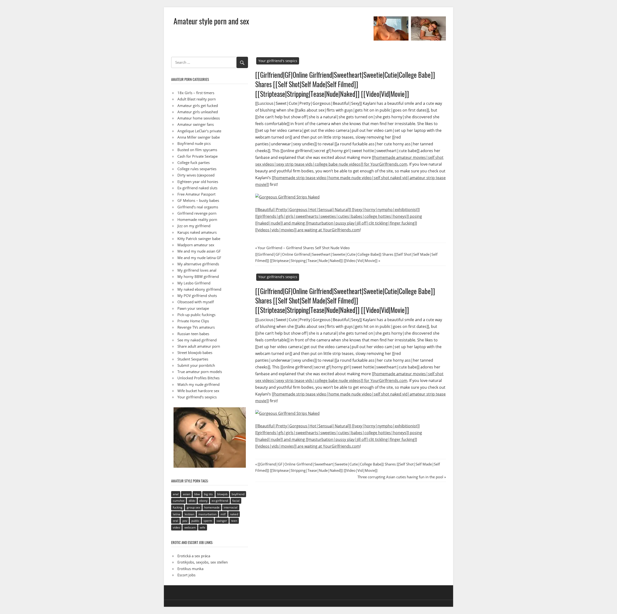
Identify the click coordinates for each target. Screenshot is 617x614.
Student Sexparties (192, 359)
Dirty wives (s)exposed (196, 175)
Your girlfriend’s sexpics (197, 397)
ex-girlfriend (220, 501)
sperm (207, 521)
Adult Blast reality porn (196, 99)
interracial (230, 507)
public (195, 521)
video (176, 527)
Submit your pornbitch (196, 365)
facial (236, 501)
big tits (208, 494)
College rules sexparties (196, 168)
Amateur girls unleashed (197, 111)
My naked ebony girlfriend (199, 289)
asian (186, 494)
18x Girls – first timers (195, 92)
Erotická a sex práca (193, 555)
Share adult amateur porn (198, 346)
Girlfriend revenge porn (196, 213)
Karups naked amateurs (197, 232)
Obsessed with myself (195, 301)
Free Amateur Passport (196, 194)
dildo (192, 501)
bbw (197, 494)
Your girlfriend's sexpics (277, 60)
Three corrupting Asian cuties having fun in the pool (400, 476)
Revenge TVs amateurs (196, 327)
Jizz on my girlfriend (193, 225)
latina (176, 514)
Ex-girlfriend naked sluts (197, 187)
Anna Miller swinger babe (198, 137)
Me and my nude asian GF (199, 251)
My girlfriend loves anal (196, 270)
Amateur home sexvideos (198, 118)
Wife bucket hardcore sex (198, 390)
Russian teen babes (193, 333)
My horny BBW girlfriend (198, 276)
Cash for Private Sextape (197, 156)
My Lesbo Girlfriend (193, 283)
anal (176, 494)
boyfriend (238, 494)
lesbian (189, 514)
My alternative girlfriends (198, 263)
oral (175, 521)
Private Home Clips (193, 320)
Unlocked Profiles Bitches (198, 377)
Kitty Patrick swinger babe (198, 238)
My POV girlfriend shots (197, 295)
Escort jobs (186, 574)
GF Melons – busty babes (198, 200)
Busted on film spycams (197, 149)
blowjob (222, 494)
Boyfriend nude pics (194, 143)
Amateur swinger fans (195, 124)
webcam (190, 527)
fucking (177, 507)
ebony (203, 501)
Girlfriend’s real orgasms (197, 207)
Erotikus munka (190, 568)
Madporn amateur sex (195, 244)
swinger (221, 521)
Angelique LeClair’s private (199, 130)
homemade (212, 507)
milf (223, 514)
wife (202, 527)
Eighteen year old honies (197, 181)
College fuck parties (193, 162)
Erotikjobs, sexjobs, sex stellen (202, 562)
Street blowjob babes (194, 352)
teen (234, 521)
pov (184, 521)
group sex (193, 507)
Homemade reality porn (197, 219)
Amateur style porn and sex (211, 21)
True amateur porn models (199, 371)
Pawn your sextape (193, 308)
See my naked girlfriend (197, 340)
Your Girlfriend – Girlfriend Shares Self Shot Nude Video (303, 247)
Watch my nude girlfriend (198, 384)
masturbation (207, 514)
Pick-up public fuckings (196, 314)
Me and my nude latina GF (199, 257)
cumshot (178, 501)
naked (234, 514)
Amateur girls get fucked (197, 105)
